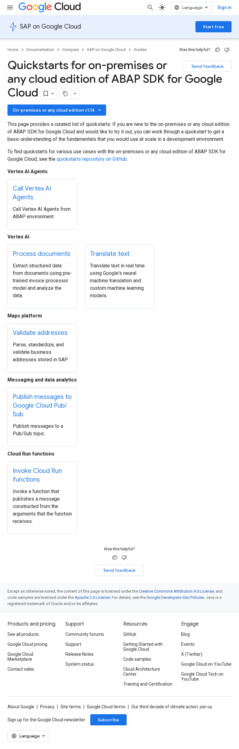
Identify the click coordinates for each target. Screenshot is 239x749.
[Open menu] (10, 7)
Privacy (47, 706)
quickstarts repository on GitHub (92, 159)
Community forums (84, 634)
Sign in (225, 7)
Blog (185, 634)
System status (79, 664)
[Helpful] (217, 49)
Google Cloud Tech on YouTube (202, 677)
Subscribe (108, 720)
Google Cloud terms (106, 706)
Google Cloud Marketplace (20, 657)
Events (187, 644)
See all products (23, 634)
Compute (70, 49)
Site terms (70, 706)
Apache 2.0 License (92, 597)
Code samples (137, 659)
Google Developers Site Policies (175, 597)
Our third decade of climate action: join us (171, 706)
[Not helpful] (227, 49)
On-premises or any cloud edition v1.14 (57, 110)
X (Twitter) (191, 654)
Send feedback (207, 66)
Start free (213, 27)
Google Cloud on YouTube (206, 664)
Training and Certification (147, 684)
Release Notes (79, 654)
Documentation (40, 49)
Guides (140, 49)
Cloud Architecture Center (141, 672)
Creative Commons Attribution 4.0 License (176, 591)
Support (73, 644)
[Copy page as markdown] (65, 93)
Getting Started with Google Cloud (143, 647)
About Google (20, 706)
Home (12, 49)
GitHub (129, 634)
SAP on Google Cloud (50, 26)
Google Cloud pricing (27, 644)
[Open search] (150, 7)
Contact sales (20, 669)
